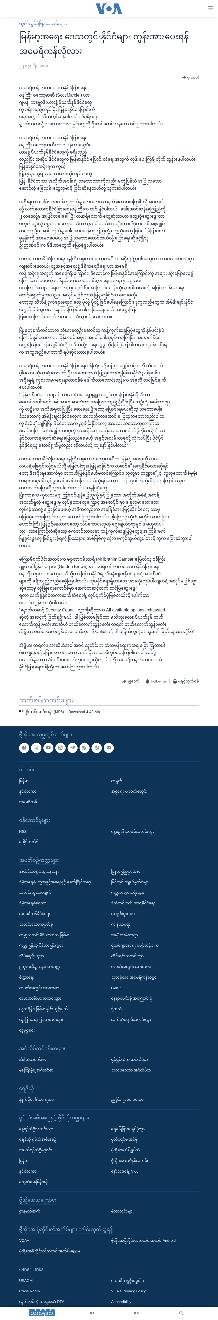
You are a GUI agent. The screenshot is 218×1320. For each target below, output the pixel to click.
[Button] (190, 77)
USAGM (26, 1280)
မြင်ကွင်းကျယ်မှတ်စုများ (130, 882)
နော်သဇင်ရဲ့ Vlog (125, 1171)
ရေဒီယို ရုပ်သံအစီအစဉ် (37, 1139)
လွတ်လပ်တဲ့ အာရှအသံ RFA (41, 1302)
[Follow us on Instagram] (60, 748)
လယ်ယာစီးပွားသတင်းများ (40, 998)
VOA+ (24, 1241)
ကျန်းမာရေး (120, 924)
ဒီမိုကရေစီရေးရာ (32, 903)
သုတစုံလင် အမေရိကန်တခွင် (134, 977)
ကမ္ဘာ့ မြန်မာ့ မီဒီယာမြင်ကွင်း (41, 945)
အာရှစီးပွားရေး (123, 914)
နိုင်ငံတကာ (27, 791)
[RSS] (84, 748)
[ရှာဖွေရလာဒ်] (181, 1313)
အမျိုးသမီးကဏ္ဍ (124, 935)
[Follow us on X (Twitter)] (36, 748)
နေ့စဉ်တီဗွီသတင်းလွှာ (36, 1129)
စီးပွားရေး (27, 977)
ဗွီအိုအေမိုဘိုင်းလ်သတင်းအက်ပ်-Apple (49, 1251)
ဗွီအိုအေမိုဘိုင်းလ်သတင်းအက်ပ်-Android (143, 1241)
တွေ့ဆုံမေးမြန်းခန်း (34, 1182)
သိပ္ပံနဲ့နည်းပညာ (31, 956)
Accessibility (121, 1302)
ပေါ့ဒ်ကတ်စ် (28, 842)
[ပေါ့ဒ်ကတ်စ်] (96, 748)
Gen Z (116, 988)
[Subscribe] (109, 748)
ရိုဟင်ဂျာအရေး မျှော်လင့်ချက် (135, 945)
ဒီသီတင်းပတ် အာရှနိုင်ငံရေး (133, 903)
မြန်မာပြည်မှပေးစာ (125, 871)
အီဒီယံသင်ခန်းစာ (32, 1059)
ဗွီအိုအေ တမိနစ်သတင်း (129, 1160)
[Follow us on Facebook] (24, 748)
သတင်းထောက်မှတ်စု (36, 924)
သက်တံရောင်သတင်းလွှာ (131, 1019)
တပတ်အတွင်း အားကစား (39, 988)
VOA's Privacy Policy (128, 1291)
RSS (23, 831)
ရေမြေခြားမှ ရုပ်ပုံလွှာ (128, 1129)
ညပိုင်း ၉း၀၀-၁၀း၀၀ (127, 1099)
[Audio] (136, 1313)
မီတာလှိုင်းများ (122, 1211)
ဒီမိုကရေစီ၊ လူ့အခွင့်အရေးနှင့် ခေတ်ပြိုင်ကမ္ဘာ (55, 882)
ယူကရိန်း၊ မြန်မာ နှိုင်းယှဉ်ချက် (43, 1009)
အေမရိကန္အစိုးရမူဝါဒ (127, 1280)
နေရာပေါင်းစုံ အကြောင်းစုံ (131, 998)
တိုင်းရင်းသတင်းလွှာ (127, 956)
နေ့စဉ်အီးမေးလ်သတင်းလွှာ (132, 831)
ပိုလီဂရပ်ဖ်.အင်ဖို (124, 1139)
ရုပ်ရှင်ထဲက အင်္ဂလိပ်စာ (129, 1059)
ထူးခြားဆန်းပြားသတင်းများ (41, 1019)
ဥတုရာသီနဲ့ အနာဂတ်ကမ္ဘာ (39, 967)
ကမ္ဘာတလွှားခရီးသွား (127, 892)
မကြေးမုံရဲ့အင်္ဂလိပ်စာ (36, 1070)
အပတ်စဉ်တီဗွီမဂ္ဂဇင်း (35, 1150)
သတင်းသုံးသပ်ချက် (35, 892)
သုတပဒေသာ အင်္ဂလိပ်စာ (131, 1070)
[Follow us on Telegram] (73, 748)
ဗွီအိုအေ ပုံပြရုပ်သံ (125, 1150)
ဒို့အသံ (116, 1009)
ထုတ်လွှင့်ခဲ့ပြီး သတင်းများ (43, 23)
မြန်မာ (23, 781)
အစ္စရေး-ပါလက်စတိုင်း (129, 791)
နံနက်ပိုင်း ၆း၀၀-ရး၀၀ (36, 1099)
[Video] (92, 1313)
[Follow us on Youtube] (48, 748)
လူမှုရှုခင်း (27, 1030)
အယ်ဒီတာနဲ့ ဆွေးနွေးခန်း (39, 871)
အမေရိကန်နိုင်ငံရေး (35, 914)
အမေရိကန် (28, 802)
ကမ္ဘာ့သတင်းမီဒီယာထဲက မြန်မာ (44, 935)
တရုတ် (116, 781)
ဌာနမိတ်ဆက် (29, 1211)
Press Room (29, 1291)
